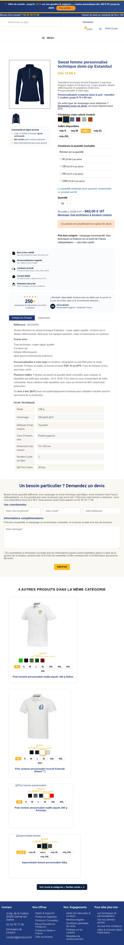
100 (72, 166)
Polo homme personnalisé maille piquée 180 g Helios (43, 677)
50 (72, 159)
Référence (20, 324)
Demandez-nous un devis (72, 106)
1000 (73, 181)
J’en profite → (66, 8)
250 (72, 173)
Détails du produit (22, 318)
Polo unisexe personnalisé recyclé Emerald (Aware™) (40, 770)
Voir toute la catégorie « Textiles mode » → (62, 887)
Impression (44, 318)
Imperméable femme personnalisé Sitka (44, 862)
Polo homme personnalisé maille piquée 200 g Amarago (41, 809)
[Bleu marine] (45, 846)
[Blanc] (42, 752)
